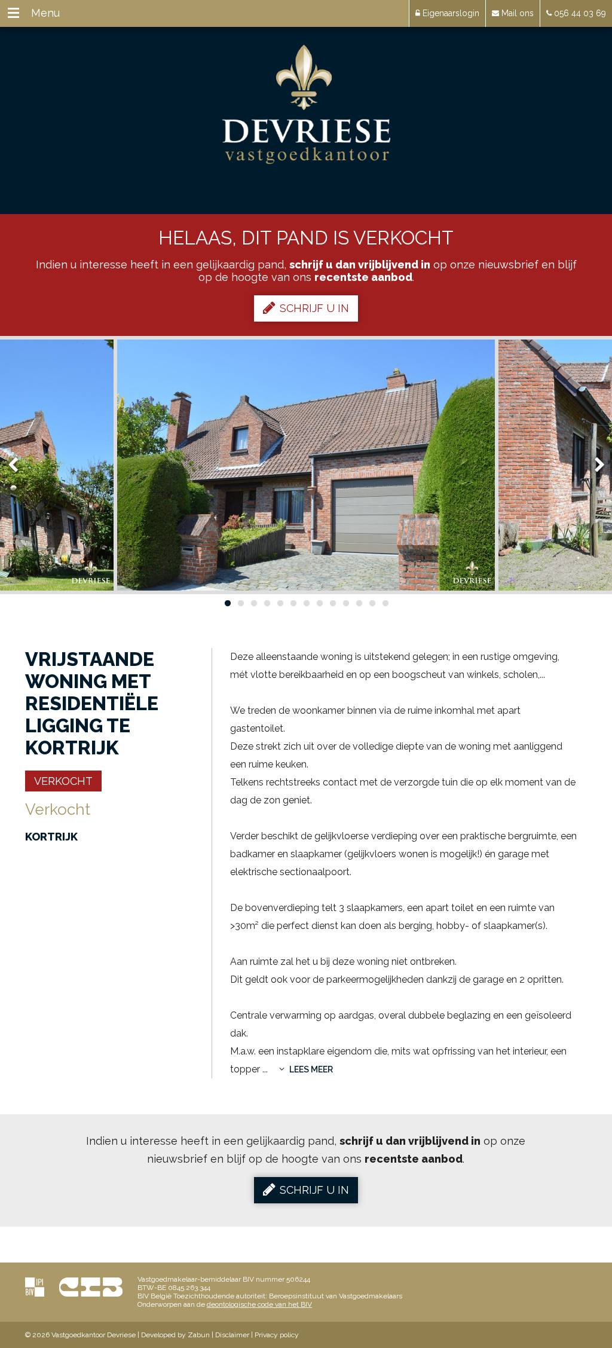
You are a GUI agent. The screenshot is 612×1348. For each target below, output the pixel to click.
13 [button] (385, 603)
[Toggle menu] (13, 13)
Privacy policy (277, 1335)
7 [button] (306, 603)
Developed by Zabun (175, 1335)
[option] (306, 465)
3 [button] (253, 603)
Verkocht (63, 781)
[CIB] (91, 1286)
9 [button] (332, 603)
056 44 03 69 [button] (579, 13)
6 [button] (292, 603)
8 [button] (319, 603)
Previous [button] (18, 465)
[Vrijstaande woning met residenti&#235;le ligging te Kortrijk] (306, 465)
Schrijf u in (314, 308)
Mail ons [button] (516, 13)
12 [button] (371, 603)
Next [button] (594, 465)
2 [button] (240, 603)
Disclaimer (232, 1335)
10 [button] (345, 603)
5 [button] (279, 603)
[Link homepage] (306, 104)
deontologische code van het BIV (259, 1304)
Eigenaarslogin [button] (449, 13)
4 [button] (266, 603)
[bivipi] (34, 1286)
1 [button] (227, 603)
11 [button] (358, 603)
